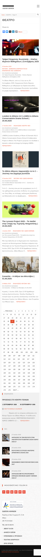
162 (9, 383)
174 (33, 386)
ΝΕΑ (12, 70)
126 (4, 366)
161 (4, 383)
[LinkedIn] (24, 492)
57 (4, 335)
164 (19, 383)
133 (4, 369)
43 (12, 328)
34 (8, 325)
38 (24, 325)
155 (9, 380)
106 (9, 356)
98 (8, 352)
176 (9, 390)
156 (14, 380)
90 (8, 349)
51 (12, 331)
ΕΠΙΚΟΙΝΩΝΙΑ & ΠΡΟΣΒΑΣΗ (13, 536)
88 (33, 345)
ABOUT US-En (8, 528)
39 (29, 325)
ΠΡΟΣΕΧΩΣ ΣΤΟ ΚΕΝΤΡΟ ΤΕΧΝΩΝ (15, 400)
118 (33, 359)
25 (4, 321)
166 (29, 383)
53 (20, 331)
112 (4, 359)
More (20, 32)
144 (24, 373)
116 (23, 359)
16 (35, 314)
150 (19, 376)
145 (29, 373)
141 (9, 373)
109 (24, 356)
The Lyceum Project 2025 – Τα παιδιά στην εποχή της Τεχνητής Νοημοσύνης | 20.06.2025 (20, 223)
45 (20, 328)
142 (14, 373)
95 (29, 349)
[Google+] (15, 492)
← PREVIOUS (7, 311)
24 (33, 318)
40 (33, 325)
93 (20, 349)
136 (19, 369)
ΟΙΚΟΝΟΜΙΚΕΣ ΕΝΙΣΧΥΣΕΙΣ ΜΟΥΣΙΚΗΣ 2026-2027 (25, 463)
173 (29, 386)
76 (16, 342)
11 (15, 314)
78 (24, 342)
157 (19, 380)
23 (29, 318)
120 (9, 362)
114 (14, 359)
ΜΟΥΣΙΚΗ (16, 178)
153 (33, 376)
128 (14, 366)
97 (4, 352)
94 (24, 349)
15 (31, 314)
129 (19, 366)
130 (24, 366)
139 (33, 369)
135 (14, 369)
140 (4, 373)
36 (16, 325)
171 (19, 386)
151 (24, 376)
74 (8, 342)
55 (29, 331)
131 (29, 366)
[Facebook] (3, 492)
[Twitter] (20, 492)
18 (8, 318)
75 (12, 342)
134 (9, 369)
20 (16, 318)
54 (24, 331)
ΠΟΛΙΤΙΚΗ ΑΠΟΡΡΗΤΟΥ (11, 540)
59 (12, 335)
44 (16, 328)
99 (12, 352)
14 (27, 314)
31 (29, 321)
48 (33, 328)
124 (29, 362)
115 (19, 359)
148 (9, 376)
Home (3, 15)
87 (29, 345)
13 (23, 314)
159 (29, 380)
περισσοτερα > (25, 91)
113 (9, 359)
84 (16, 345)
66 (8, 338)
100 (17, 352)
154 (4, 380)
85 (20, 345)
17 (4, 318)
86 (24, 345)
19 (12, 318)
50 (8, 331)
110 (29, 356)
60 (16, 335)
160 (33, 380)
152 (29, 376)
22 (24, 318)
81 (4, 345)
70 (24, 338)
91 (12, 349)
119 (4, 362)
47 (29, 328)
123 (24, 362)
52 (16, 331)
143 (19, 373)
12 (19, 314)
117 (28, 359)
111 (33, 356)
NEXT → (16, 390)
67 (12, 338)
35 (12, 325)
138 (29, 369)
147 (4, 376)
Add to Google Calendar (13, 409)
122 (19, 362)
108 (19, 356)
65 (4, 338)
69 (20, 338)
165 (24, 383)
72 (33, 338)
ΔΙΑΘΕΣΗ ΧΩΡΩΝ (9, 532)
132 (33, 366)
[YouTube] (11, 492)
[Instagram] (7, 492)
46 (24, 328)
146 (33, 373)
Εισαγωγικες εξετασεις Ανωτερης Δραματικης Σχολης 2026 (23, 451)
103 (31, 352)
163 (14, 383)
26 (8, 321)
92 (16, 349)
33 (4, 325)
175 (4, 390)
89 (4, 349)
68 (16, 338)
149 (14, 376)
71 (29, 338)
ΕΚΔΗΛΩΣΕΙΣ (18, 125)
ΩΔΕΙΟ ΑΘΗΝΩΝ (28, 178)
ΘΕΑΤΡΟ (24, 125)
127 (9, 366)
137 (24, 369)
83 (12, 345)
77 (20, 342)
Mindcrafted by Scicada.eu (10, 552)
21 (20, 318)
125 (33, 362)
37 (20, 325)
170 (14, 386)
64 (33, 335)
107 (14, 356)
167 (33, 383)
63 (29, 335)
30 (24, 321)
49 (4, 331)
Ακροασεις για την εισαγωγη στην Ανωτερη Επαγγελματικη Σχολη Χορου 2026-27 (25, 439)
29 (20, 321)
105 (4, 356)
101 (22, 352)
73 (4, 342)
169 (9, 386)
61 (20, 335)
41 (4, 328)
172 (24, 386)
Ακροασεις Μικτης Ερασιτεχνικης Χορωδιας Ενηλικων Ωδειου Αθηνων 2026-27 (24, 476)
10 (11, 314)
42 (8, 328)
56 (33, 331)
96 (33, 349)
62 (24, 335)
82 (8, 345)
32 (33, 321)
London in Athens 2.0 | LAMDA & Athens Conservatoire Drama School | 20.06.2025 (20, 118)
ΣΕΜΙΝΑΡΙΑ (17, 70)
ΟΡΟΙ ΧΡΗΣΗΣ (8, 543)
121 (14, 362)
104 (36, 352)
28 (16, 321)
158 (24, 380)
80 (33, 342)
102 (26, 352)
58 (8, 335)
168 (4, 386)
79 (29, 342)
